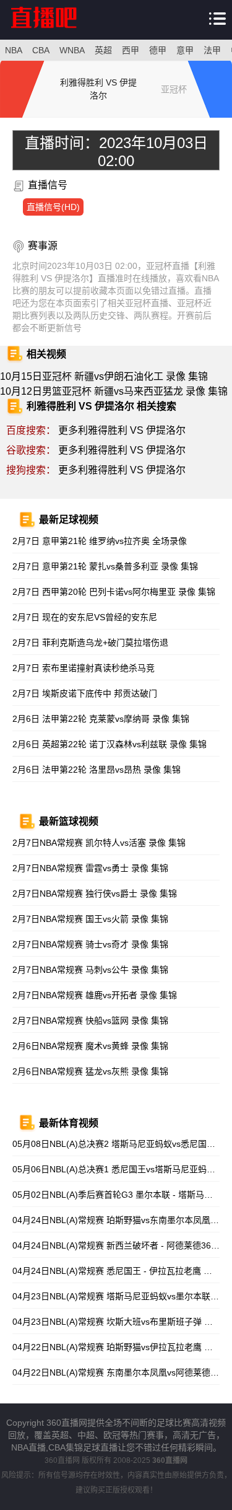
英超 (103, 50)
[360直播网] (56, 30)
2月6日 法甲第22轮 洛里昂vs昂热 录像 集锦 (96, 770)
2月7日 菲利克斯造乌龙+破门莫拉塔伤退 (90, 642)
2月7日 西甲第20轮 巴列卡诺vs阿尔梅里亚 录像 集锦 (113, 592)
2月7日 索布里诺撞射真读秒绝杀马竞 (83, 668)
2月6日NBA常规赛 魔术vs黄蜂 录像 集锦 (90, 1046)
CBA (40, 50)
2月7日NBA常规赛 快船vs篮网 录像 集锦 (90, 1020)
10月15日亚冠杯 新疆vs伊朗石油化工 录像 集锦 (104, 376)
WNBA (72, 50)
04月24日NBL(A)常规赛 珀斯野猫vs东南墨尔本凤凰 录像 (121, 1220)
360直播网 (62, 1460)
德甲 (157, 50)
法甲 (212, 50)
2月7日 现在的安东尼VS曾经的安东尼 (84, 617)
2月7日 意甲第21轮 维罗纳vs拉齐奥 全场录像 (99, 541)
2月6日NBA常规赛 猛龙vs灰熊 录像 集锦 (90, 1071)
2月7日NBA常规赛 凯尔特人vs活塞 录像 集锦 (99, 843)
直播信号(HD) (53, 207)
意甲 (185, 50)
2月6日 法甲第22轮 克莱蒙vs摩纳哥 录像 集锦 (100, 719)
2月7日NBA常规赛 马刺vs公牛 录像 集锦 (90, 970)
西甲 (130, 50)
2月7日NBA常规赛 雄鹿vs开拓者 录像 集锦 (94, 995)
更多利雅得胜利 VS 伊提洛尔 (122, 430)
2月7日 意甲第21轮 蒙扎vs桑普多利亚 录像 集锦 (105, 566)
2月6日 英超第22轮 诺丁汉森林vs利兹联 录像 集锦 (109, 744)
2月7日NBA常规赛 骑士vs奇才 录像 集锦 (90, 944)
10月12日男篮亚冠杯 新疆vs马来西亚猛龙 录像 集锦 (114, 391)
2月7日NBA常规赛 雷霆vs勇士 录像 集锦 (90, 868)
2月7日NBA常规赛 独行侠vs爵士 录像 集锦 (94, 893)
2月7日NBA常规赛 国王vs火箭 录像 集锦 (90, 919)
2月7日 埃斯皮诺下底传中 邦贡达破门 (84, 693)
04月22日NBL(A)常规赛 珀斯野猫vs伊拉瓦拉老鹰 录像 (116, 1347)
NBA (13, 50)
